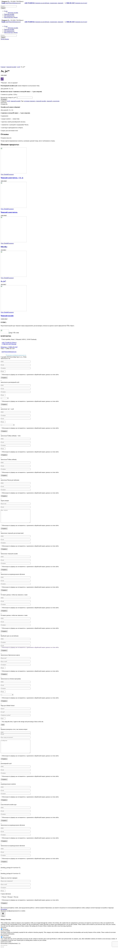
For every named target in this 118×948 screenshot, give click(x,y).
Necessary (5, 929)
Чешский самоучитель (9, 212)
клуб (18, 67)
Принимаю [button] (48, 907)
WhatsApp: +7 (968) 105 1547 (9, 347)
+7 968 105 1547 (70, 3)
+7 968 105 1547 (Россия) (9, 344)
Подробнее (4, 909)
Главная (3, 67)
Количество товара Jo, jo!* (8, 97)
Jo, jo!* (3, 281)
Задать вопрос (5, 39)
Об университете (9, 15)
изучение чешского (29, 101)
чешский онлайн (11, 67)
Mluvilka (4, 247)
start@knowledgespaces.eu (11, 3)
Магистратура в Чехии (11, 17)
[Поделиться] (3, 945)
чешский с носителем (53, 101)
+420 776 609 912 (29, 3)
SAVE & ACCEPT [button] (6, 942)
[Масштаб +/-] (6, 945)
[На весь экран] (5, 945)
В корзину (4, 99)
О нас (6, 11)
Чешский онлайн (9, 14)
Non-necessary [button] (5, 935)
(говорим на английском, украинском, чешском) (48, 3)
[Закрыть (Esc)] (1, 945)
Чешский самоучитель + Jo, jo (12, 178)
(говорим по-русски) (81, 3)
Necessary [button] (3, 927)
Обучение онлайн (13, 12)
